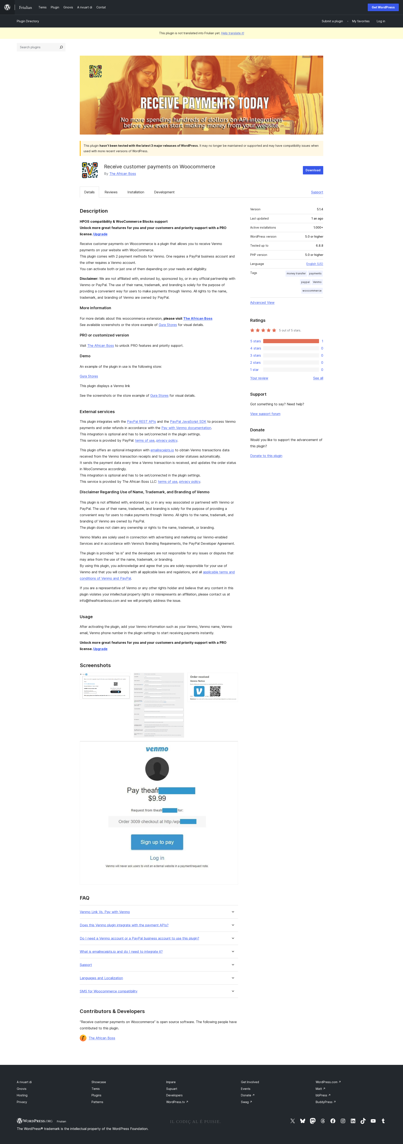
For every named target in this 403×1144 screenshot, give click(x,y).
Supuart (171, 1088)
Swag (246, 1102)
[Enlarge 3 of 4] (232, 678)
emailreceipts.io (162, 450)
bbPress (323, 1095)
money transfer (296, 273)
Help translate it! (232, 33)
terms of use (144, 440)
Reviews (111, 192)
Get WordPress (383, 7)
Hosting (22, 1095)
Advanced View (262, 302)
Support (317, 192)
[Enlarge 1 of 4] (125, 678)
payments (315, 273)
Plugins (96, 1095)
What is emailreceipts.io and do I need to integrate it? (121, 952)
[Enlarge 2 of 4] (178, 678)
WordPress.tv (177, 1102)
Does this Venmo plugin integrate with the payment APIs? (124, 925)
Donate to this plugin (266, 456)
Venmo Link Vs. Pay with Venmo (105, 912)
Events (245, 1088)
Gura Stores (168, 325)
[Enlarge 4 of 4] (232, 747)
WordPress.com (328, 1082)
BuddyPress (326, 1102)
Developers (174, 1095)
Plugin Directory (28, 21)
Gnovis (21, 1088)
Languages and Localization (101, 978)
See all (318, 378)
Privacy (22, 1102)
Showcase (99, 1082)
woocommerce (312, 290)
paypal (305, 282)
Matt (321, 1088)
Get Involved (250, 1082)
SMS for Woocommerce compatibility (108, 991)
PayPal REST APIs (141, 421)
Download (313, 170)
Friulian (61, 1121)
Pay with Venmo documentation (186, 428)
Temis (96, 1088)
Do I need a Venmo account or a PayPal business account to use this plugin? (139, 938)
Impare (171, 1082)
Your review (259, 378)
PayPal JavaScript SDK (188, 421)
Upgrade (100, 234)
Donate (248, 1095)
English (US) (314, 264)
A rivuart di (24, 1082)
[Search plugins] (61, 47)
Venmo (317, 282)
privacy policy (166, 440)
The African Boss (122, 173)
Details (89, 192)
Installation (135, 192)
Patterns (97, 1102)
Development (164, 192)
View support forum (265, 414)
